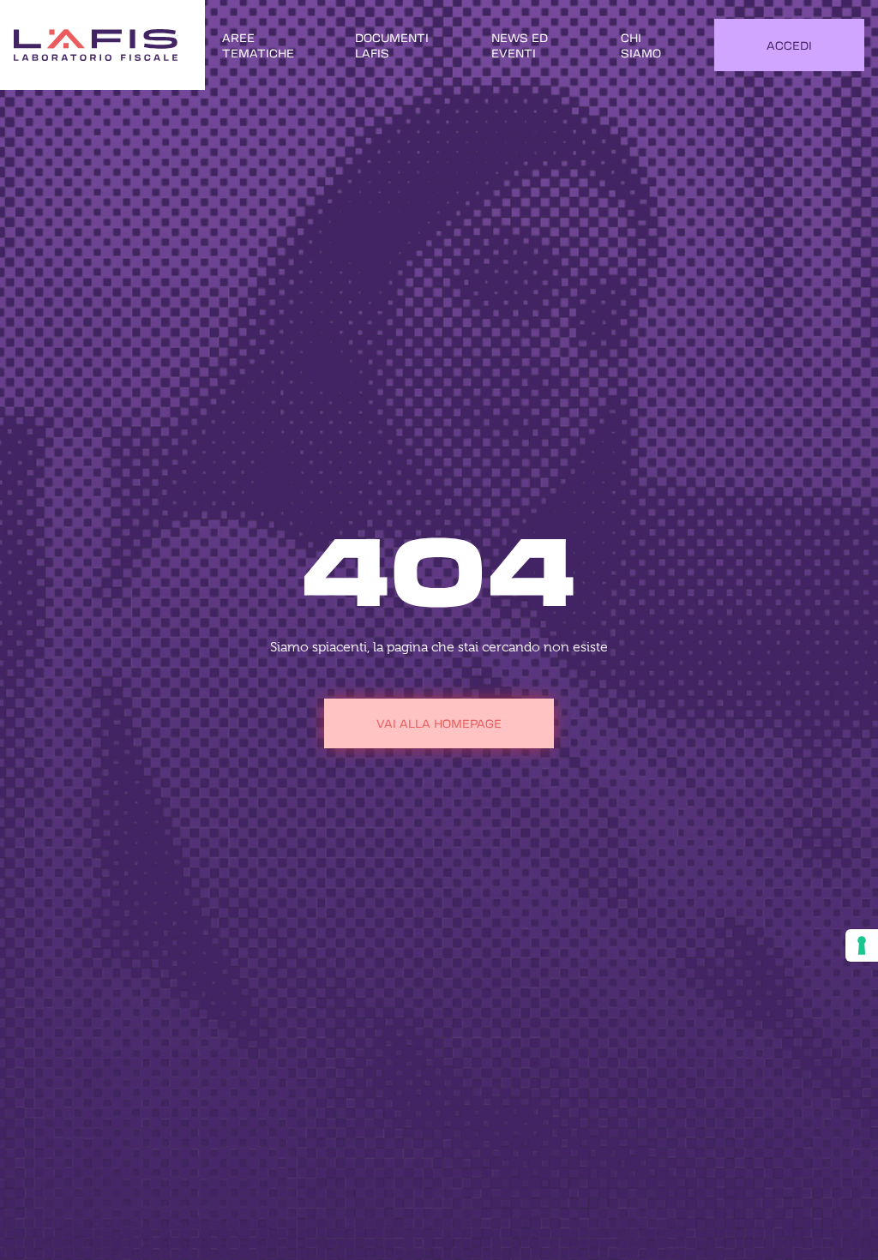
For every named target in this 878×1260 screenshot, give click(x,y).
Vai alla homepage (439, 723)
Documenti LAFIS (392, 45)
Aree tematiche (258, 45)
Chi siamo (641, 45)
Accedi (789, 45)
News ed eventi (519, 45)
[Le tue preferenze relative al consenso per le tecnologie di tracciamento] (861, 945)
